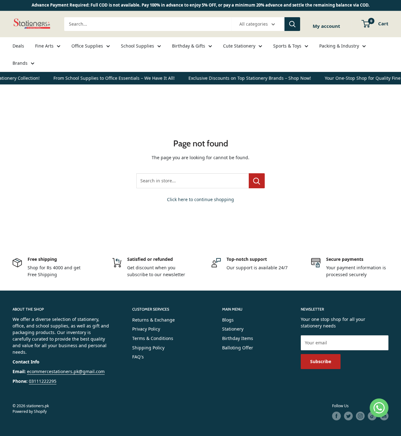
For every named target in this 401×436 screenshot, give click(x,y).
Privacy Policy (146, 329)
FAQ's (138, 357)
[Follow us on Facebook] (336, 416)
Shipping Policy (148, 348)
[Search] (292, 24)
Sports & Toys (287, 46)
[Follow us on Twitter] (348, 416)
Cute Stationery (239, 46)
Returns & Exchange (153, 320)
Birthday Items (237, 338)
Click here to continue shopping (200, 199)
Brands (20, 63)
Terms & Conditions (152, 338)
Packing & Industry (339, 46)
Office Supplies (87, 46)
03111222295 (42, 381)
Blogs (228, 320)
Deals (18, 46)
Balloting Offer (237, 348)
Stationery (232, 329)
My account (326, 26)
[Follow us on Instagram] (360, 416)
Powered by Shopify (30, 411)
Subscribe (320, 361)
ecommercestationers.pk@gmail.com (66, 371)
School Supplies (137, 46)
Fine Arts (44, 46)
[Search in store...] (257, 180)
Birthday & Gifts (188, 46)
